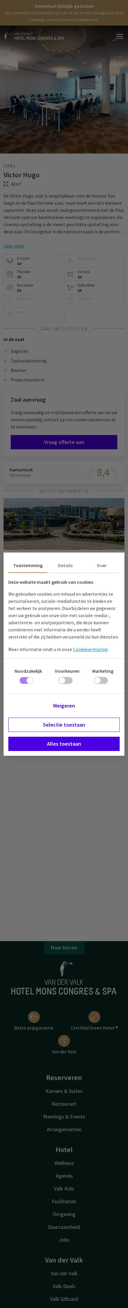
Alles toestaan (64, 743)
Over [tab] (102, 565)
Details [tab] (65, 565)
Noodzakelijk (28, 671)
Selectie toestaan (64, 724)
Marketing (102, 671)
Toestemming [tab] (28, 565)
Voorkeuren (67, 671)
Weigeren (64, 705)
